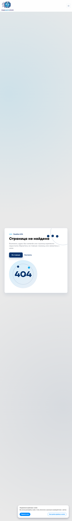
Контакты (28, 255)
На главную (16, 255)
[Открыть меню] (68, 6)
